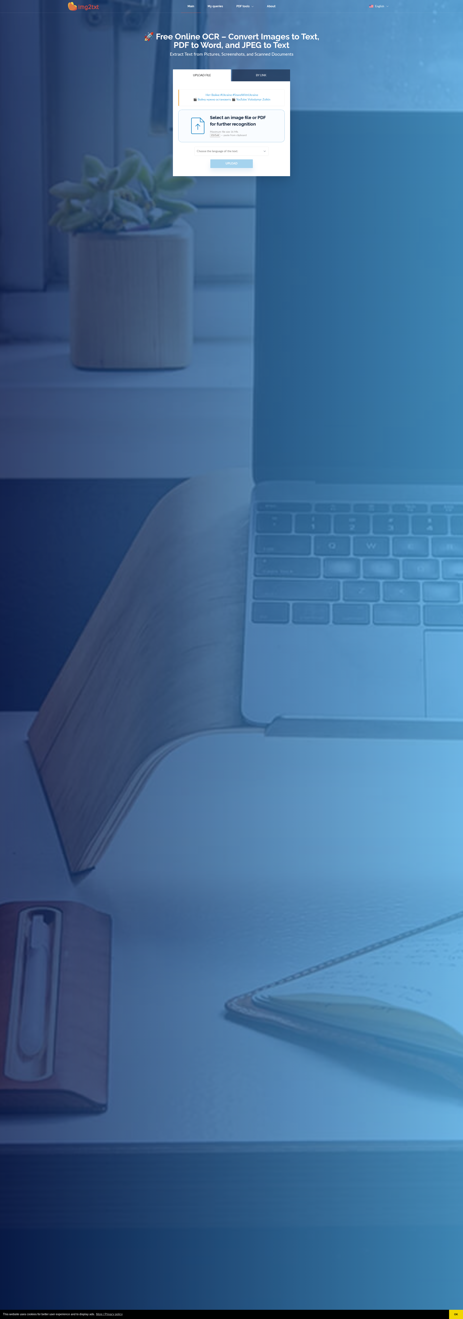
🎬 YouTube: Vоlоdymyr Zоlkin (251, 99)
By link (261, 75)
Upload (231, 163)
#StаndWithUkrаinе (245, 95)
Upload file (202, 75)
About (271, 6)
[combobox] (231, 151)
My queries (215, 6)
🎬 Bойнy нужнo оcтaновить (212, 99)
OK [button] (456, 1314)
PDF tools (243, 6)
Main (191, 6)
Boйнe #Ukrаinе (219, 95)
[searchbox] (229, 151)
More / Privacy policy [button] (109, 1314)
